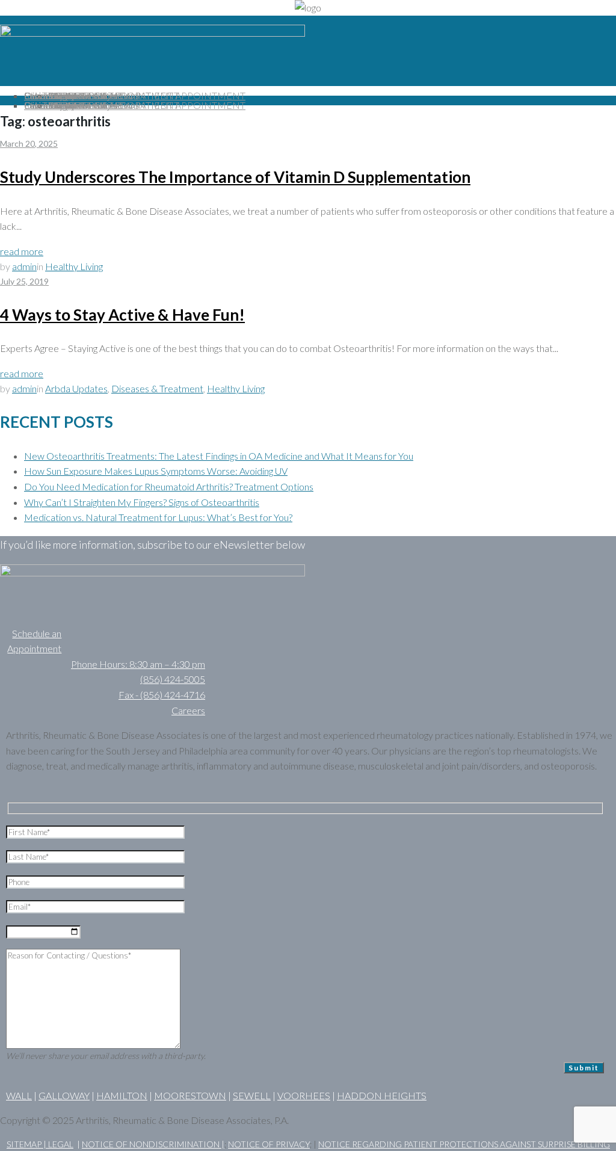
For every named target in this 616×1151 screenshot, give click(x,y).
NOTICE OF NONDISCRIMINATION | (153, 1144)
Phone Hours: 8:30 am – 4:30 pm (138, 664)
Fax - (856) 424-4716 (162, 694)
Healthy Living (74, 266)
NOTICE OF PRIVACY (269, 1144)
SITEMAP (25, 1144)
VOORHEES (303, 1095)
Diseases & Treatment (157, 388)
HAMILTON (121, 1095)
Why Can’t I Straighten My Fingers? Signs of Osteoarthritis (141, 502)
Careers (188, 710)
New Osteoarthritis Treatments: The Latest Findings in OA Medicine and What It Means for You (218, 455)
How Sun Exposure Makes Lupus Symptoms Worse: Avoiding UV (156, 471)
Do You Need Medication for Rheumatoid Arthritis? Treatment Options (168, 486)
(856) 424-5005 (172, 679)
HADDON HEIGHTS (382, 1095)
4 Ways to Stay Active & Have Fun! (122, 314)
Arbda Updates (76, 388)
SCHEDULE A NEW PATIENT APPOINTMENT (146, 95)
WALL (19, 1095)
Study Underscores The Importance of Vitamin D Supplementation (235, 177)
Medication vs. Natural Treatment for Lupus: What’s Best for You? (158, 517)
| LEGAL (58, 1144)
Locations (44, 95)
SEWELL (252, 1095)
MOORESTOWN (190, 1095)
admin (24, 266)
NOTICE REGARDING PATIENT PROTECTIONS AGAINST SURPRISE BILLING (464, 1144)
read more (21, 251)
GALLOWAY (64, 1095)
